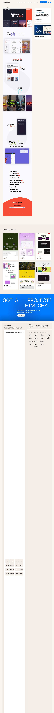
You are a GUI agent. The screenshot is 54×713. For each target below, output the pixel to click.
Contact (30, 344)
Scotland (30, 342)
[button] (30, 2)
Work (22, 2)
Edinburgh (31, 341)
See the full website (39, 12)
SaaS (36, 21)
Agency (5, 258)
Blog (41, 334)
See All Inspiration (6, 7)
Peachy (35, 335)
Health (22, 258)
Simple (10, 286)
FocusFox (36, 341)
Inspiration (42, 341)
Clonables (42, 337)
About (18, 2)
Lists (41, 342)
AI (37, 258)
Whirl (35, 337)
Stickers (35, 344)
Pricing (25, 2)
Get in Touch (43, 2)
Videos (41, 338)
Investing (36, 338)
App (42, 258)
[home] (6, 2)
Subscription (36, 346)
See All (35, 334)
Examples (42, 344)
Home (30, 334)
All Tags (35, 347)
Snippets (42, 335)
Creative (40, 21)
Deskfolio (36, 342)
